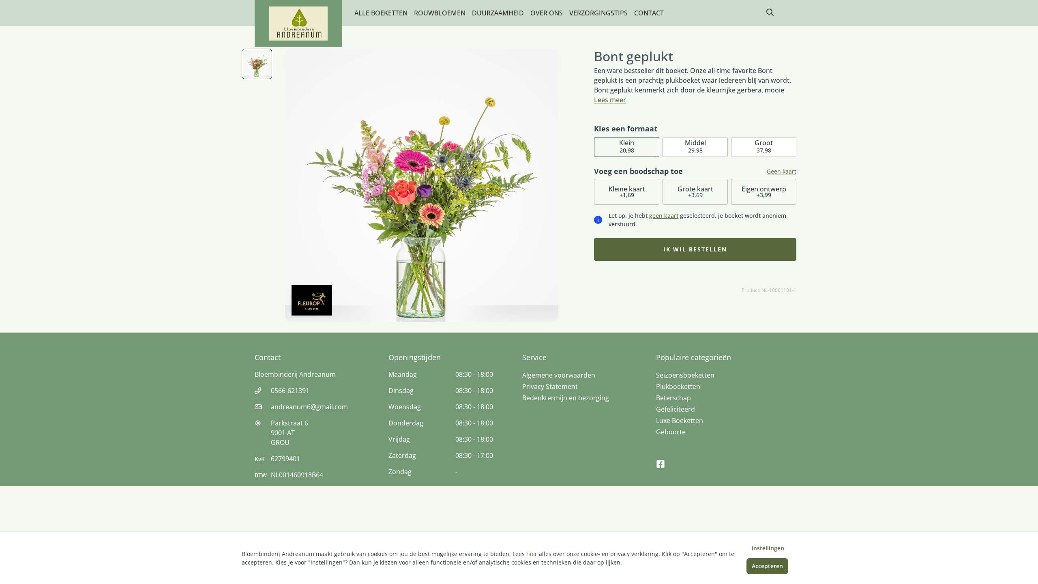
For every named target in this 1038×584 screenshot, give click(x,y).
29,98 (695, 146)
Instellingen (768, 548)
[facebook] (660, 460)
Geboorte (671, 431)
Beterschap (673, 397)
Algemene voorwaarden (558, 375)
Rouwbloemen (439, 13)
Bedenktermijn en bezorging (565, 397)
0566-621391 (290, 390)
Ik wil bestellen (695, 249)
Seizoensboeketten (685, 375)
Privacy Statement (550, 386)
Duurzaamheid (498, 13)
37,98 (764, 146)
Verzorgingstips (598, 13)
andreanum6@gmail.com (309, 406)
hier (531, 554)
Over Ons (546, 13)
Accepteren (767, 566)
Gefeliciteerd (675, 409)
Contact (649, 13)
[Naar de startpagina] (298, 23)
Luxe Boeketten (679, 420)
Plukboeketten (678, 386)
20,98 (626, 146)
